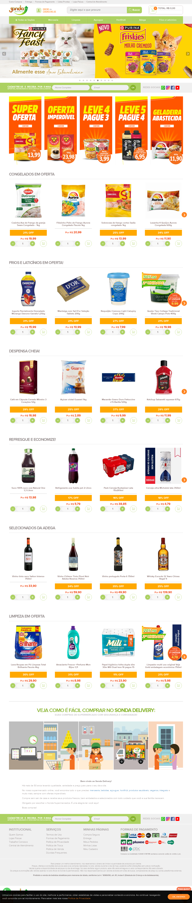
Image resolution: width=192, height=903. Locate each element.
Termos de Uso (54, 834)
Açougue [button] (98, 20)
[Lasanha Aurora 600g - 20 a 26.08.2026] (167, 130)
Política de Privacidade (57, 841)
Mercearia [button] (53, 20)
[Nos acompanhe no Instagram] (168, 818)
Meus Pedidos (90, 841)
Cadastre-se (49, 11)
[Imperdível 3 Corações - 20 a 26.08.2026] (60, 130)
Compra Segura (91, 834)
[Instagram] (168, 87)
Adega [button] (142, 20)
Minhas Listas (90, 845)
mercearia (95, 790)
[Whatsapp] (163, 87)
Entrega (87, 838)
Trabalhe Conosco (18, 841)
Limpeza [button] (76, 20)
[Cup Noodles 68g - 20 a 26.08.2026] (96, 130)
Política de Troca (54, 845)
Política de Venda (55, 849)
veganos (154, 790)
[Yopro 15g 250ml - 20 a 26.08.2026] (131, 130)
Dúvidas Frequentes (56, 852)
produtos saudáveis (139, 790)
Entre (46, 9)
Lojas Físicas (15, 838)
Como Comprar (15, 2)
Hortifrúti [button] (121, 20)
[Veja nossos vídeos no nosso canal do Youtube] (177, 818)
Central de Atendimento (21, 845)
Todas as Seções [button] (26, 20)
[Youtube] (177, 87)
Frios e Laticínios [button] (167, 20)
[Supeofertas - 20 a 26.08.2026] (25, 130)
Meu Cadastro (90, 849)
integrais (163, 790)
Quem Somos (16, 834)
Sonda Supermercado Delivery (18, 10)
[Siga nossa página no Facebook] (173, 87)
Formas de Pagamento (57, 838)
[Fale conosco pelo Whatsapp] (163, 818)
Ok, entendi (178, 896)
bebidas (105, 790)
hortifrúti (124, 790)
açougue (114, 790)
